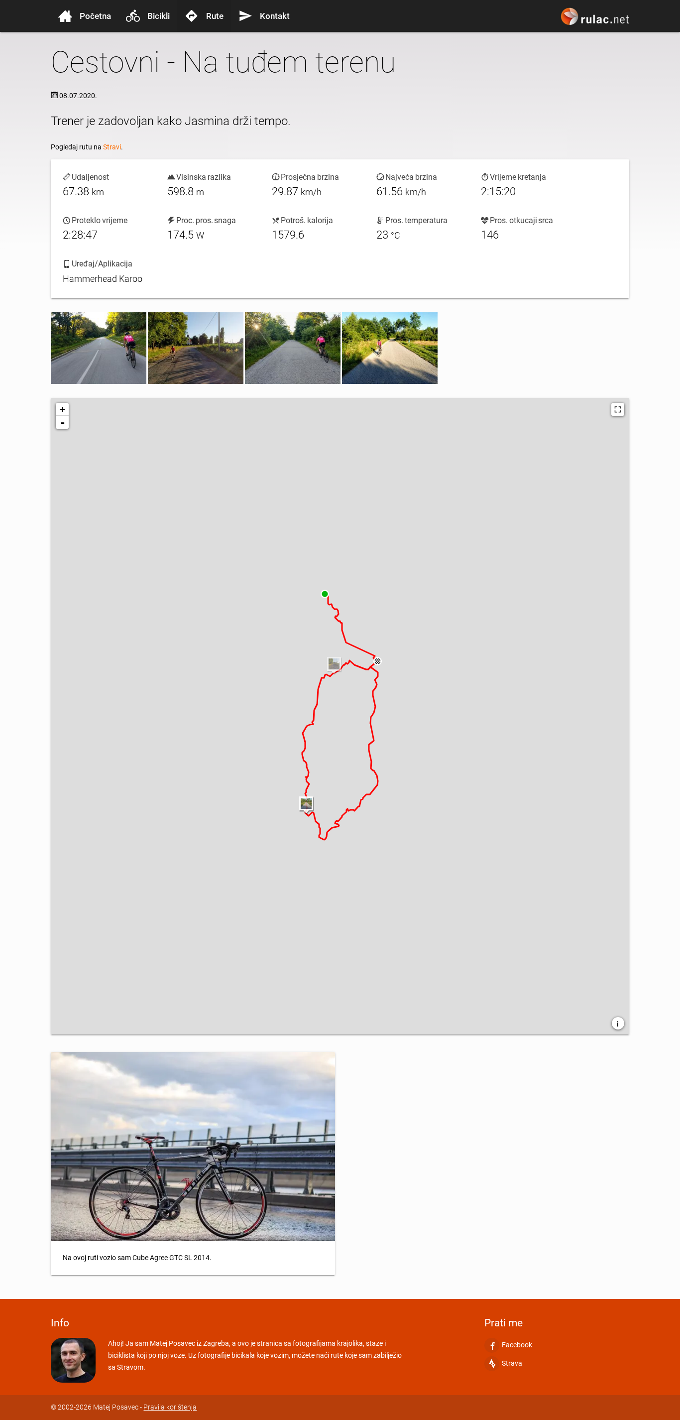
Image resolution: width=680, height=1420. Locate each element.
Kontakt (275, 16)
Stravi (112, 147)
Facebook (517, 1345)
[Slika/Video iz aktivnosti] (98, 348)
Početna (95, 16)
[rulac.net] (596, 21)
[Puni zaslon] (617, 409)
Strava (512, 1363)
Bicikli (158, 16)
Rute (215, 16)
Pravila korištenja (170, 1408)
